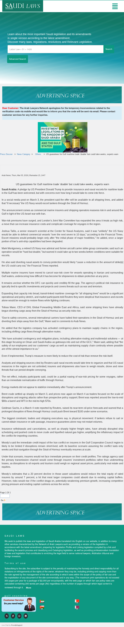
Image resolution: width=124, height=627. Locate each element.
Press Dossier (6, 154)
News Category (23, 154)
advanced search (17, 59)
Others (38, 154)
